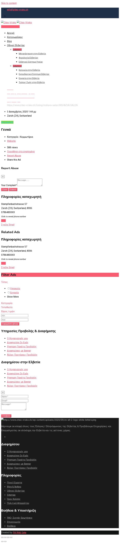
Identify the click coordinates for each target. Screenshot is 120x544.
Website (11, 141)
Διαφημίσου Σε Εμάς (17, 342)
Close (4, 189)
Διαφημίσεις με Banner (19, 350)
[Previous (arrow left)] (2, 541)
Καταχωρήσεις (15, 37)
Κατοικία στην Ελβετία (29, 70)
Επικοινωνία (13, 522)
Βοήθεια (11, 526)
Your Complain (9, 185)
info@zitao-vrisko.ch (17, 9)
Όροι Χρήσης (13, 499)
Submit (13, 189)
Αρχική (10, 33)
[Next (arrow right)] (5, 541)
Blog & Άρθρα (14, 486)
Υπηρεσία (15, 288)
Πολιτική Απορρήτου (18, 503)
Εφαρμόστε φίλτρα (10, 324)
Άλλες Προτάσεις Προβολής (22, 354)
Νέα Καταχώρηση (10, 26)
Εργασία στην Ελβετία (29, 78)
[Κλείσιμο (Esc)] (2, 537)
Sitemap (11, 495)
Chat (3, 220)
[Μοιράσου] (5, 537)
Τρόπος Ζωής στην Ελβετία (32, 82)
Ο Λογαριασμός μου (17, 338)
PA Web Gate (19, 532)
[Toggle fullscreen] (8, 537)
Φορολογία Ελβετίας (28, 58)
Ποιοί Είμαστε (14, 482)
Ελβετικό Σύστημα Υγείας (31, 62)
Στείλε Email (7, 224)
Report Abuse (14, 155)
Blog (9, 41)
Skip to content (9, 3)
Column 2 (17, 66)
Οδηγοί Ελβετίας (16, 45)
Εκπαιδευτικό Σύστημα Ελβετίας (34, 74)
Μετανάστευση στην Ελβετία (32, 53)
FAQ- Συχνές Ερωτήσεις (19, 517)
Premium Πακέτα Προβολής (22, 346)
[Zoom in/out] (11, 537)
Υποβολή (6, 416)
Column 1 (17, 49)
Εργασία (14, 292)
